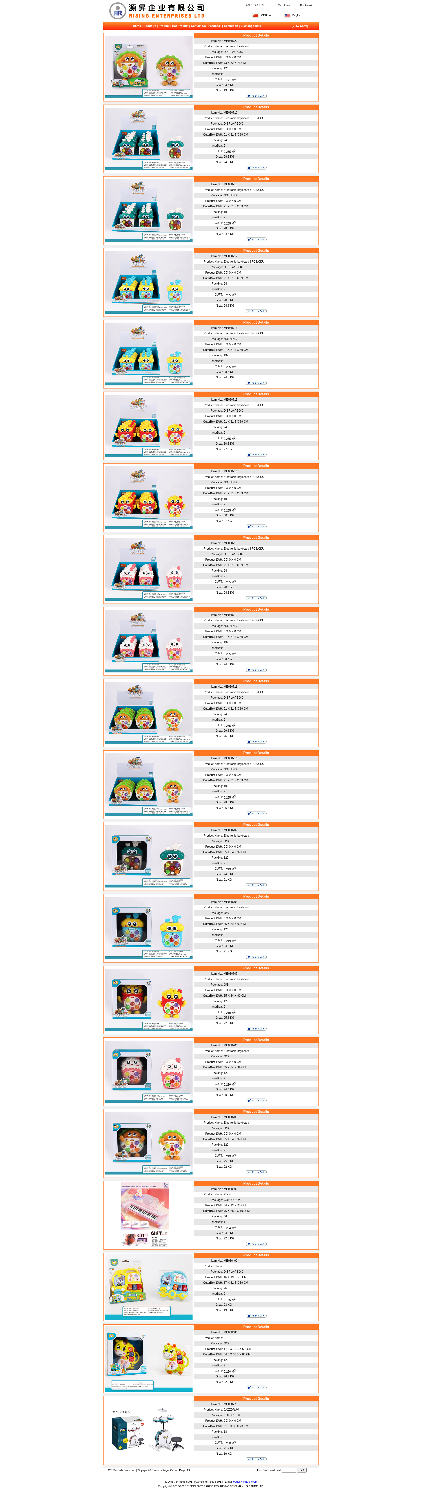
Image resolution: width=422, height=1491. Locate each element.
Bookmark (306, 5)
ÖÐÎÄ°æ (266, 15)
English (296, 15)
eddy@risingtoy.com (245, 1481)
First (259, 1470)
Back (266, 1470)
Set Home (284, 5)
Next (272, 1470)
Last (279, 1470)
